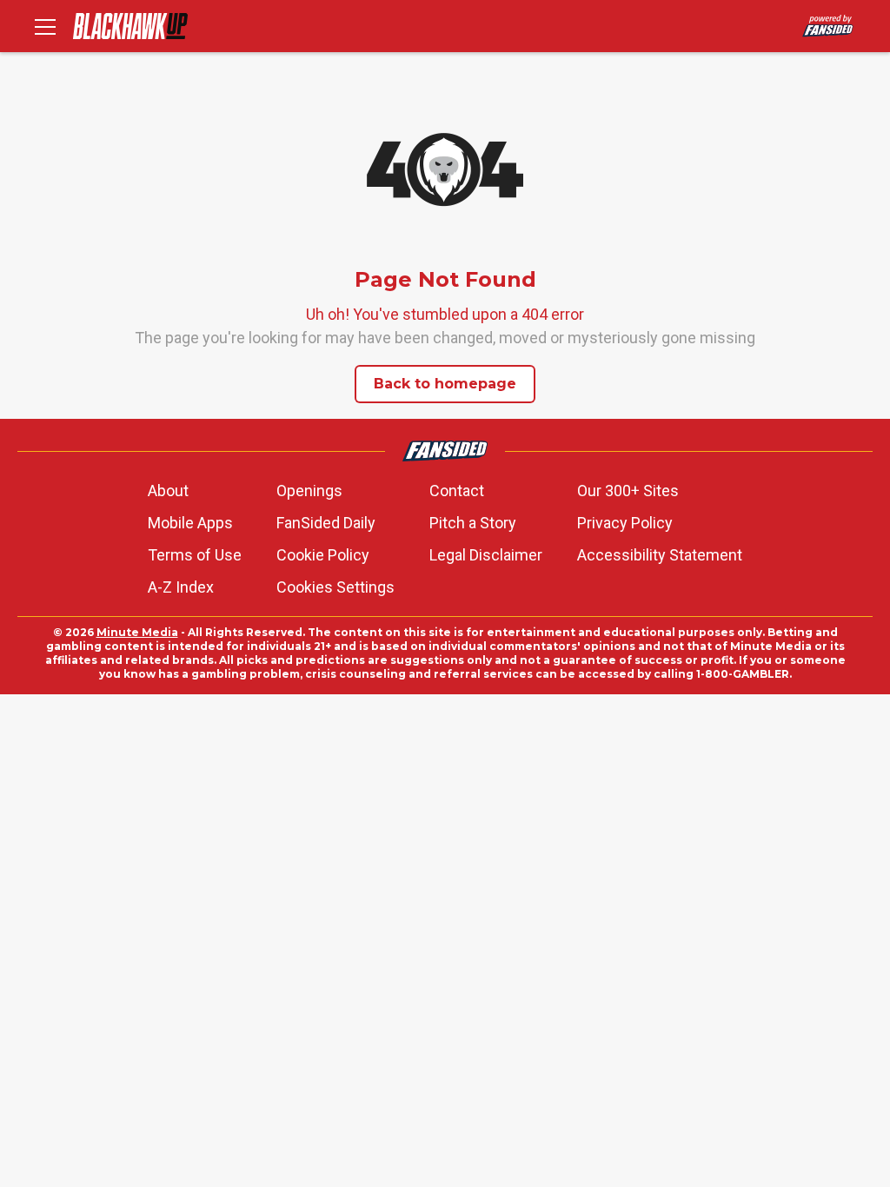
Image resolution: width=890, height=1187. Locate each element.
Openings (309, 490)
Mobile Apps (190, 523)
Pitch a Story (472, 523)
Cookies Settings (335, 587)
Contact (456, 490)
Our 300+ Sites (628, 490)
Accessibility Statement (659, 555)
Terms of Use (195, 555)
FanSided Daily (325, 523)
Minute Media (137, 632)
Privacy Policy (625, 523)
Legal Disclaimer (485, 555)
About (168, 490)
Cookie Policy (322, 555)
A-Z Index (181, 587)
